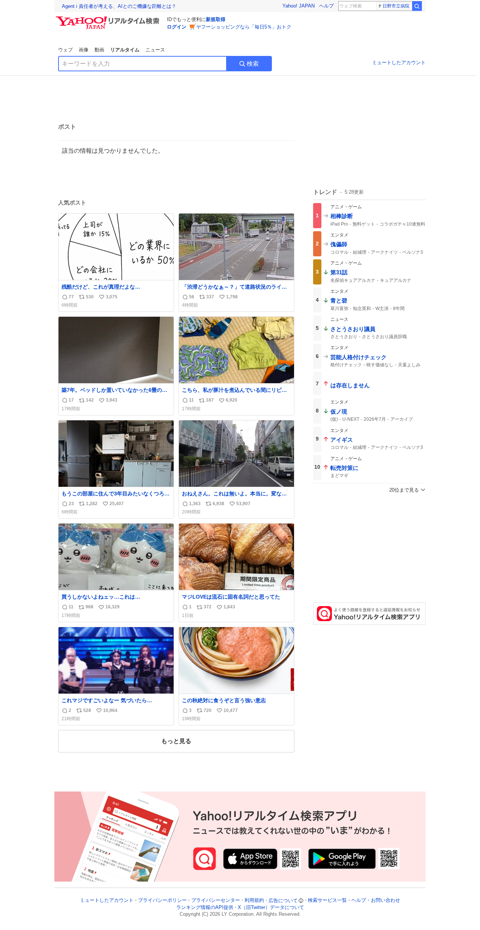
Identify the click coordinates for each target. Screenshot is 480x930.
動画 (99, 50)
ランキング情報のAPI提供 (204, 907)
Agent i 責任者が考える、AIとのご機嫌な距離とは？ (119, 6)
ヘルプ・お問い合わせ (375, 900)
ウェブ (65, 50)
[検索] (417, 6)
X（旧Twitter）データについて (271, 907)
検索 (253, 63)
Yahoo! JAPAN (298, 6)
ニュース (155, 50)
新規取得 (215, 19)
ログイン (176, 27)
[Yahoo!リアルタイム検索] (108, 18)
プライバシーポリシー (162, 900)
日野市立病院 (396, 6)
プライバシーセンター (215, 900)
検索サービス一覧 (327, 900)
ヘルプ (326, 6)
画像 (83, 50)
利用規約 (254, 900)
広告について (283, 900)
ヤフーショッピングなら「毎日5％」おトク (243, 27)
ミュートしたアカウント (399, 62)
